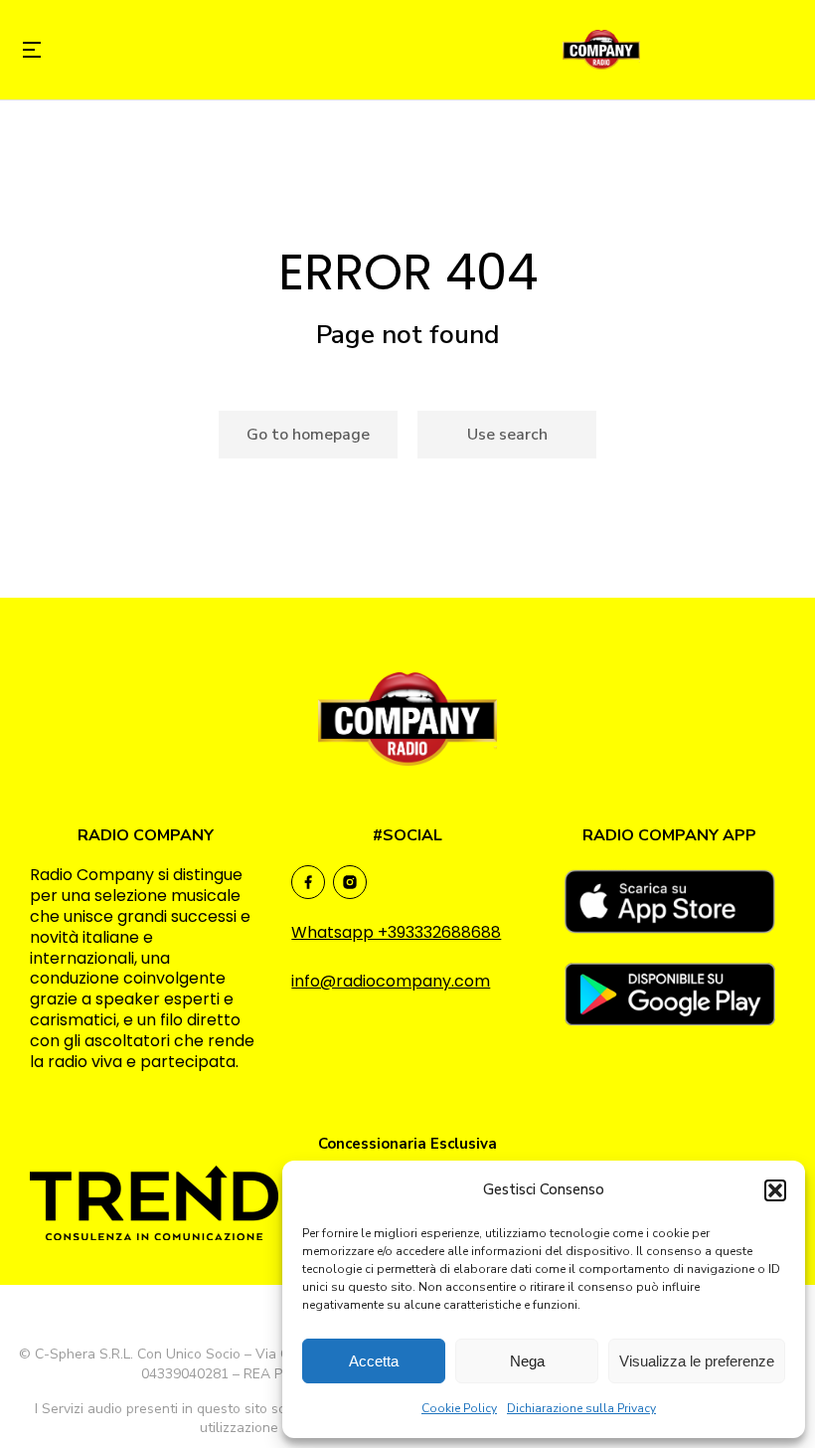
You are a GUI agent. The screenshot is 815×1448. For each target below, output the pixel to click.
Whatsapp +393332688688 (396, 932)
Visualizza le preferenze (696, 1361)
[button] (775, 1190)
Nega (527, 1361)
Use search (507, 435)
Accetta (374, 1361)
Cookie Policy (459, 1408)
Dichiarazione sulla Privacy (581, 1408)
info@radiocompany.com (390, 981)
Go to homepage (308, 435)
